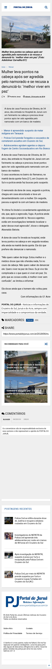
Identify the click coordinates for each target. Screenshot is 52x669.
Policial (11, 67)
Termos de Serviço (34, 633)
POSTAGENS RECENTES (18, 509)
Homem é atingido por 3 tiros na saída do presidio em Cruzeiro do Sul (25, 393)
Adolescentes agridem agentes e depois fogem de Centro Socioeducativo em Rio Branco (26, 147)
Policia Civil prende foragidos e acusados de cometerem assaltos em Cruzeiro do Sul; (25, 139)
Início (3, 67)
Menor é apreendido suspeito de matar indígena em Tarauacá (22, 132)
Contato (29, 628)
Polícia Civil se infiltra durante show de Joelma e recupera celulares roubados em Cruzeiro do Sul (31, 521)
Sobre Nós (8, 628)
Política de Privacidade (12, 633)
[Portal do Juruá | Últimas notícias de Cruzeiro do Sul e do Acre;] (23, 8)
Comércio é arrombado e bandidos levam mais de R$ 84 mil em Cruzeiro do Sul (26, 367)
